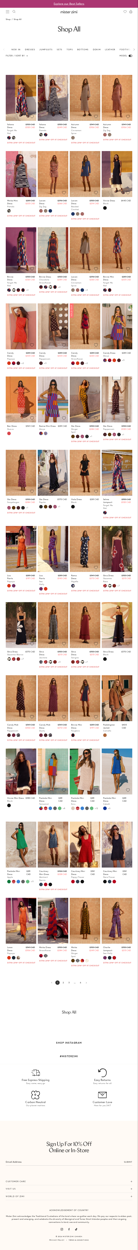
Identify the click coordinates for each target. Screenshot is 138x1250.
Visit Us (11, 1189)
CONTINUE (84, 637)
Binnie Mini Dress (108, 281)
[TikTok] (76, 1229)
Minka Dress (45, 949)
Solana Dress (12, 129)
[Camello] (105, 735)
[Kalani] (45, 808)
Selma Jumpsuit (108, 504)
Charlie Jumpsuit (107, 950)
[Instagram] (62, 1229)
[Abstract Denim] (41, 884)
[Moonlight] (55, 808)
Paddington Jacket (109, 727)
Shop (8, 19)
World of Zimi (15, 1196)
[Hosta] (18, 735)
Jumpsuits (45, 49)
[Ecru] (73, 808)
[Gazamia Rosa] (13, 659)
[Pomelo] (13, 138)
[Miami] (13, 958)
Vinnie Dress (109, 202)
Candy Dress (11, 356)
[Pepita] (87, 436)
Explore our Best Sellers (69, 3)
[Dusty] (13, 735)
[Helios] (87, 960)
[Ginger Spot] (73, 436)
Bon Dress (12, 427)
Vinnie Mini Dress (15, 799)
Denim (97, 49)
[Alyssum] (18, 958)
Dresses (30, 49)
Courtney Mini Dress (44, 875)
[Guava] (9, 433)
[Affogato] (45, 956)
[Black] (105, 208)
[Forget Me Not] (9, 138)
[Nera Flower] (50, 884)
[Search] (14, 12)
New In (16, 49)
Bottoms (83, 49)
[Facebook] (69, 1229)
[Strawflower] (13, 363)
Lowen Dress (43, 203)
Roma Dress (74, 578)
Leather (110, 49)
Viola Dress (76, 501)
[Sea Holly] (13, 586)
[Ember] (82, 960)
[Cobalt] (105, 808)
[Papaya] (9, 363)
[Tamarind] (41, 808)
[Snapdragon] (82, 436)
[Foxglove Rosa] (114, 958)
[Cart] (131, 12)
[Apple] (9, 881)
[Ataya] (105, 360)
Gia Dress (75, 429)
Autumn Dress (76, 129)
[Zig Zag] (105, 134)
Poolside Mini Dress (45, 801)
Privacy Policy (57, 1240)
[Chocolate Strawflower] (18, 290)
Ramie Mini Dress (47, 427)
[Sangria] (18, 659)
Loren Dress (11, 950)
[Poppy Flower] (45, 884)
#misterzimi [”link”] (69, 1056)
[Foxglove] (23, 290)
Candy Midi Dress (12, 727)
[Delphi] (45, 433)
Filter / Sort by (15, 55)
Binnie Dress (12, 281)
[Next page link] (86, 982)
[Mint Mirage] (59, 808)
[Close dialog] (133, 585)
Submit (128, 1162)
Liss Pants (11, 578)
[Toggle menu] (7, 12)
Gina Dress (108, 578)
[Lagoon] (50, 808)
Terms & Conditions (79, 1240)
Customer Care (16, 1181)
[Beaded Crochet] (50, 211)
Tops (70, 49)
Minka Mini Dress (12, 203)
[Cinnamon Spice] (73, 138)
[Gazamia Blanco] (13, 290)
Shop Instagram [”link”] (69, 1042)
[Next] (132, 49)
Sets (59, 49)
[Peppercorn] (18, 363)
